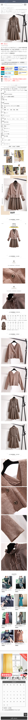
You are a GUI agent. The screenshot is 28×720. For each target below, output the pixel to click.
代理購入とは (6, 76)
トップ (2, 8)
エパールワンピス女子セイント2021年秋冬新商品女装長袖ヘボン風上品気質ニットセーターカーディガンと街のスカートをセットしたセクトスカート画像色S (14, 11)
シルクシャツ (9, 8)
